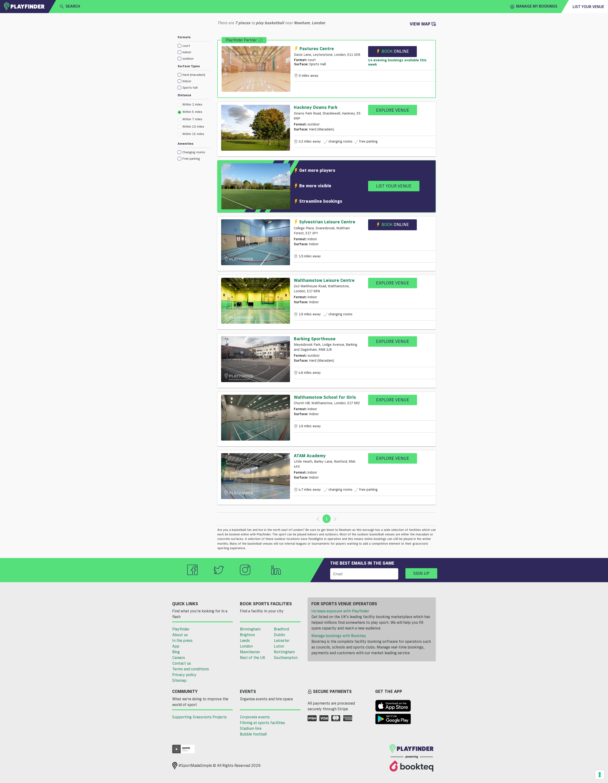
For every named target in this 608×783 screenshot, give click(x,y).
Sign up (421, 573)
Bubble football (253, 734)
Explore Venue (392, 110)
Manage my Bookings (536, 6)
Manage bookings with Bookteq (338, 635)
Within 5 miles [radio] (192, 112)
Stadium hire (250, 728)
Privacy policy (184, 674)
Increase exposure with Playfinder (340, 611)
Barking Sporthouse (315, 338)
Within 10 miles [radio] (193, 126)
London (246, 646)
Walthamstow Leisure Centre (324, 280)
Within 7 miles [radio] (192, 119)
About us (180, 634)
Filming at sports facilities (262, 722)
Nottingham (284, 651)
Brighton (247, 634)
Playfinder (181, 629)
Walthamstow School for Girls (325, 397)
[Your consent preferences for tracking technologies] (599, 774)
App (175, 646)
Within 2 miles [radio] (192, 104)
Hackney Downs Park (315, 107)
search (73, 6)
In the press (182, 640)
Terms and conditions (190, 669)
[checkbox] (194, 45)
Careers (178, 657)
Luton (279, 646)
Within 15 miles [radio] (193, 134)
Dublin (279, 634)
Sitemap (179, 680)
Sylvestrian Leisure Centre (327, 222)
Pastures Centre (316, 48)
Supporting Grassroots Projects (199, 717)
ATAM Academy (310, 455)
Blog (176, 651)
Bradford (281, 629)
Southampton (286, 657)
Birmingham (250, 629)
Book (395, 51)
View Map (421, 24)
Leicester (282, 640)
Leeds (245, 640)
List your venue (588, 6)
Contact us (181, 663)
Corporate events (255, 717)
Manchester (250, 651)
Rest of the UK (252, 657)
